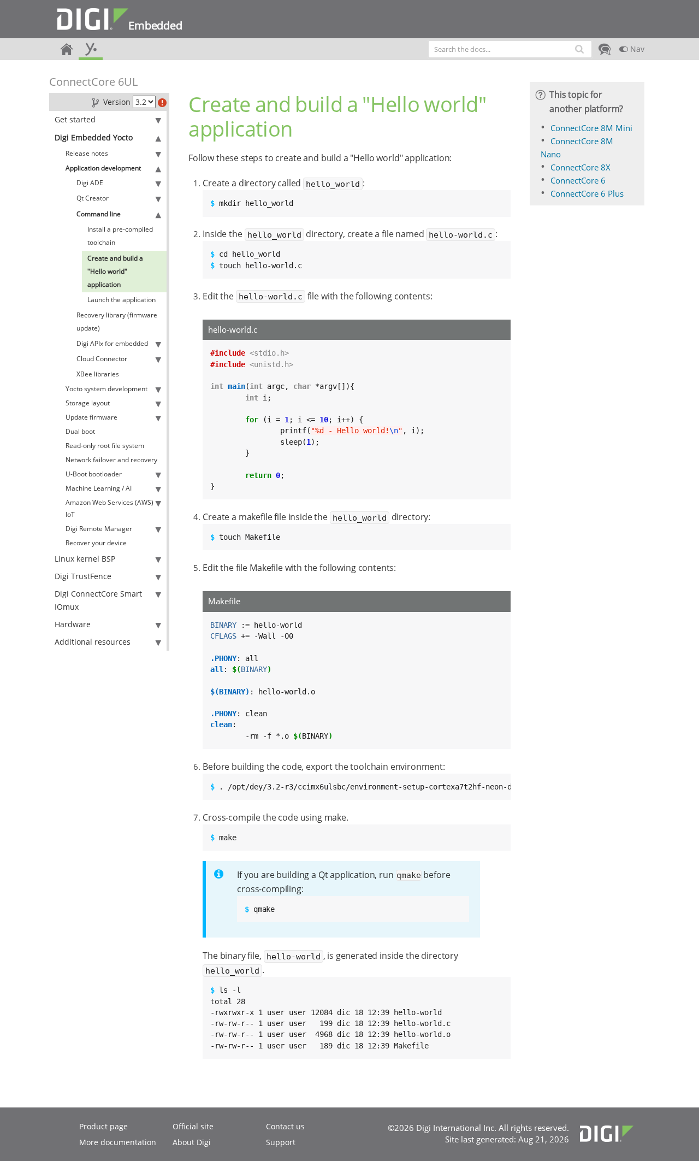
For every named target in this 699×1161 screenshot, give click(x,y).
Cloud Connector (101, 358)
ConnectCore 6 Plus (587, 193)
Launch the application (121, 299)
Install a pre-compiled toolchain (120, 236)
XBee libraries (97, 374)
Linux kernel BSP (85, 558)
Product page (103, 1126)
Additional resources (93, 642)
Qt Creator (92, 198)
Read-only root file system (105, 445)
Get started (75, 119)
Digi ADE (89, 182)
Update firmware (91, 417)
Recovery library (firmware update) (116, 321)
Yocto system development (106, 388)
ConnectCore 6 (578, 180)
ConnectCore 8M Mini (591, 127)
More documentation (117, 1142)
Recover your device (96, 542)
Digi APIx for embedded (112, 343)
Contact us (285, 1126)
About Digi (192, 1142)
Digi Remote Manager (99, 528)
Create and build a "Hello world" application (115, 271)
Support (280, 1142)
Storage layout (88, 403)
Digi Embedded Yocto (94, 137)
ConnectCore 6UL (93, 81)
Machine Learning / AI (99, 488)
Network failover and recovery (111, 459)
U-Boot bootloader (94, 474)
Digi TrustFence (83, 576)
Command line (98, 214)
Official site (193, 1126)
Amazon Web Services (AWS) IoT (109, 508)
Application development (103, 168)
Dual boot (80, 431)
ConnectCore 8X (580, 167)
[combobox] (510, 49)
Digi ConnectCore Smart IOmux (98, 600)
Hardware (73, 624)
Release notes (87, 153)
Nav (636, 49)
